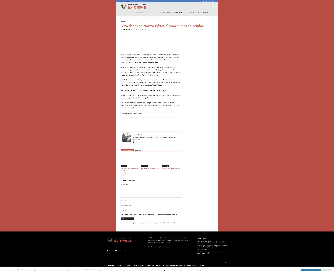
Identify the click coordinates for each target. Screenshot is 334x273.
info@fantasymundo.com (163, 247)
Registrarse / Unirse (125, 1)
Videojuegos (142, 13)
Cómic (140, 113)
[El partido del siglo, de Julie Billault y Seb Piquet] (130, 160)
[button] (211, 6)
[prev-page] (122, 173)
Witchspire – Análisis (202, 249)
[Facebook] (200, 1)
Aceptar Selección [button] (315, 270)
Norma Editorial (126, 55)
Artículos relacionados (127, 150)
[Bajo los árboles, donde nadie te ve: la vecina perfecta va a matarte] (171, 160)
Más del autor (138, 150)
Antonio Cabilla (127, 29)
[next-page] (124, 173)
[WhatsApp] (134, 124)
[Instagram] (203, 1)
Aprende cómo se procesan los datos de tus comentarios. (161, 223)
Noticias (123, 21)
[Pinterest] (130, 124)
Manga (135, 113)
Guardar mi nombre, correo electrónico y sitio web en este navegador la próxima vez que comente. (149, 214)
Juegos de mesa (179, 13)
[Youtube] (212, 1)
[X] (209, 1)
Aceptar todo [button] (305, 270)
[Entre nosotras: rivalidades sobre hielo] (150, 160)
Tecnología (203, 13)
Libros (153, 13)
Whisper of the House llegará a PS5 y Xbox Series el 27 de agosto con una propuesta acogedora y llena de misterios (211, 242)
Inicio (122, 19)
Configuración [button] (326, 270)
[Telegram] (206, 1)
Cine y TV (192, 13)
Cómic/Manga (164, 13)
